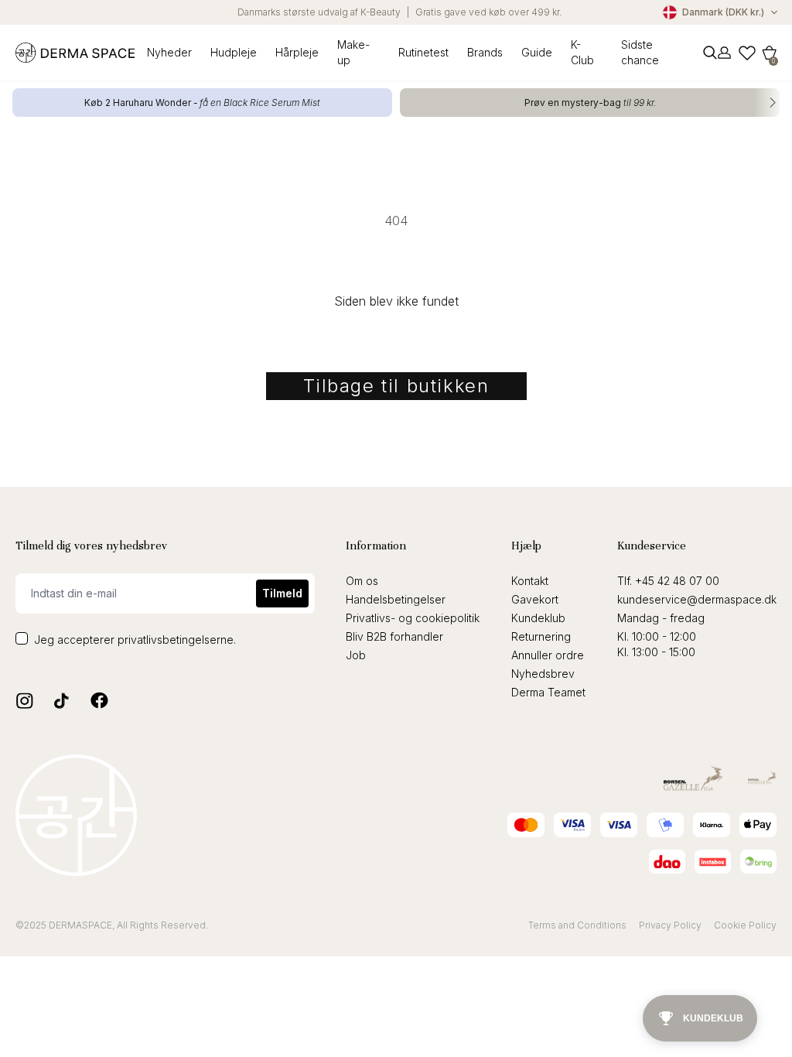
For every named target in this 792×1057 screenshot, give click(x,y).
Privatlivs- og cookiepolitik (413, 617)
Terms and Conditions (577, 925)
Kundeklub (538, 617)
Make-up (353, 52)
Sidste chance (640, 52)
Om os (362, 580)
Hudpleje (233, 52)
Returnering (541, 636)
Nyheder (169, 52)
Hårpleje (297, 52)
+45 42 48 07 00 (677, 580)
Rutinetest (423, 52)
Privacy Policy (670, 925)
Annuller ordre (547, 655)
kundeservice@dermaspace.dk (697, 599)
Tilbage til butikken (396, 386)
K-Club (582, 52)
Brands (485, 52)
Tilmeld (282, 593)
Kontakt (529, 580)
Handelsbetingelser (396, 599)
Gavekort (534, 599)
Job (356, 655)
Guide (536, 52)
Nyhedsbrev (543, 673)
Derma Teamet (548, 692)
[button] (769, 53)
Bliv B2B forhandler (394, 636)
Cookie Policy (745, 925)
